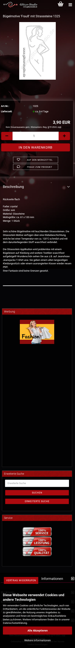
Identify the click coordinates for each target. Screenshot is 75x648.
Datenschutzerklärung (15, 623)
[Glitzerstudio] (19, 5)
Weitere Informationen (37, 640)
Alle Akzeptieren (38, 630)
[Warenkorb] (60, 5)
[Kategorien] (70, 5)
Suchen (37, 492)
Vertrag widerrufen (21, 580)
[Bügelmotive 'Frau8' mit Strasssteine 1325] (37, 50)
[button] (6, 136)
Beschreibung (13, 187)
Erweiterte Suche (37, 501)
